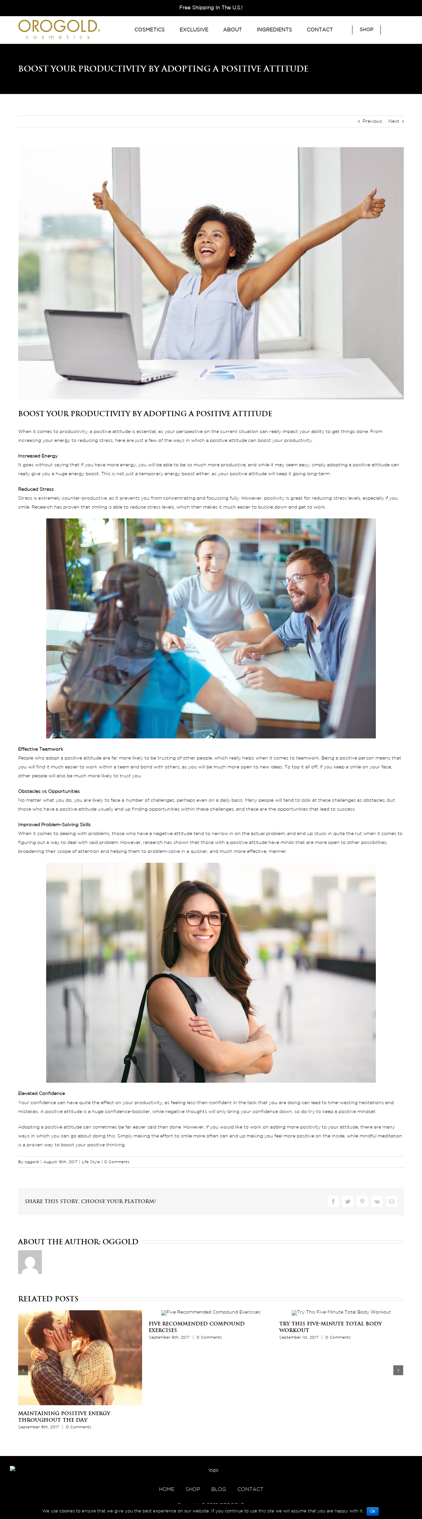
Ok (372, 1511)
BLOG (218, 1489)
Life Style (91, 1162)
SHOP (193, 1489)
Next (393, 121)
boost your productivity (285, 441)
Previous (372, 121)
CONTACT (250, 1489)
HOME (166, 1489)
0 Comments (117, 1162)
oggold (32, 1162)
